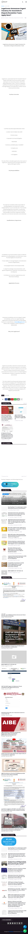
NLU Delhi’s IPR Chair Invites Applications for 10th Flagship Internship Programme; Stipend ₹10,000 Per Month (15, 549)
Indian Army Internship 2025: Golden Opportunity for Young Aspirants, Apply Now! (13, 754)
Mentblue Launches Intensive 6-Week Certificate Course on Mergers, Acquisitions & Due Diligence (17, 870)
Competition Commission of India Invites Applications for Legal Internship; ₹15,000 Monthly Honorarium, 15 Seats (16, 564)
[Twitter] (9, 399)
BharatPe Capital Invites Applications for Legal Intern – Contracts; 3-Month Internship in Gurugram (17, 529)
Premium (11, 931)
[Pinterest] (12, 399)
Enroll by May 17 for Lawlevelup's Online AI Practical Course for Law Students (17, 507)
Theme (22, 931)
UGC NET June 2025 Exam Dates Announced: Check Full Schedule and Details (13, 615)
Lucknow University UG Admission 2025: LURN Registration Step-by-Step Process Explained (17, 557)
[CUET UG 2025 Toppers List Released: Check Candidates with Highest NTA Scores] (14, 685)
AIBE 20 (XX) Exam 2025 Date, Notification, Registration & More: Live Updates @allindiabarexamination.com (11, 734)
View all (25, 403)
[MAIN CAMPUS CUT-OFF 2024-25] (14, 663)
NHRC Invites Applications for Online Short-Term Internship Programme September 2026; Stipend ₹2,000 (16, 896)
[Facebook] (6, 399)
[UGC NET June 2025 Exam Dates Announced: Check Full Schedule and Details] (14, 612)
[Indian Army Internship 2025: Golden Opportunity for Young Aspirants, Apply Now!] (14, 752)
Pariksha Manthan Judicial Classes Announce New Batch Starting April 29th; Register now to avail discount (16, 542)
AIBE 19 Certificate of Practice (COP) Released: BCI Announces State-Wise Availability (13, 774)
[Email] (18, 399)
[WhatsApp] (15, 399)
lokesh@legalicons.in (20, 322)
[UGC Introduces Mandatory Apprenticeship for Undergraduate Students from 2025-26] (14, 827)
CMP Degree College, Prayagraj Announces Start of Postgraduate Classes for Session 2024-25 (16, 883)
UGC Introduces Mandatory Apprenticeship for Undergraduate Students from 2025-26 (12, 829)
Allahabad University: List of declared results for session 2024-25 (13, 713)
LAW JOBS (7, 6)
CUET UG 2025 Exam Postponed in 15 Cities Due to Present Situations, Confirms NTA (12, 646)
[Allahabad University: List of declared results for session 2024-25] (14, 711)
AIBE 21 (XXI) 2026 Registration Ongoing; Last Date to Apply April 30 (20, 417)
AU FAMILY (11, 484)
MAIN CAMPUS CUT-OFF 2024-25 (15, 571)
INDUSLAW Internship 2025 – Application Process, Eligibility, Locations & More (17, 889)
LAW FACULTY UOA (9, 841)
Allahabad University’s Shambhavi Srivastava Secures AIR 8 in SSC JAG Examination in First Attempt (12, 499)
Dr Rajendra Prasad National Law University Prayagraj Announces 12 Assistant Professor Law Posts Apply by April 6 (7, 436)
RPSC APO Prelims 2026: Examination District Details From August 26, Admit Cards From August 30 (17, 536)
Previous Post (5, 476)
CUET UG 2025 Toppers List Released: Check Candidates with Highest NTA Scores (11, 687)
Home (2, 6)
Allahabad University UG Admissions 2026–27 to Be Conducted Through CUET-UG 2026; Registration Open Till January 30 (16, 521)
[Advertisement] (14, 62)
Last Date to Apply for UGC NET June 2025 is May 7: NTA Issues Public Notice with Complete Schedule (13, 809)
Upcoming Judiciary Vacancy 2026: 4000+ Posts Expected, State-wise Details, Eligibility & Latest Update (6, 418)
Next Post (24, 476)
